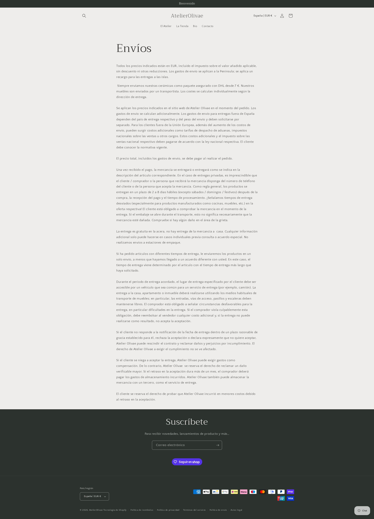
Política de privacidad (168, 510)
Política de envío (218, 510)
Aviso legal (236, 510)
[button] (84, 15)
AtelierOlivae (96, 510)
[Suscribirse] (217, 445)
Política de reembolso (142, 510)
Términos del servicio (194, 510)
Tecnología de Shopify (115, 510)
